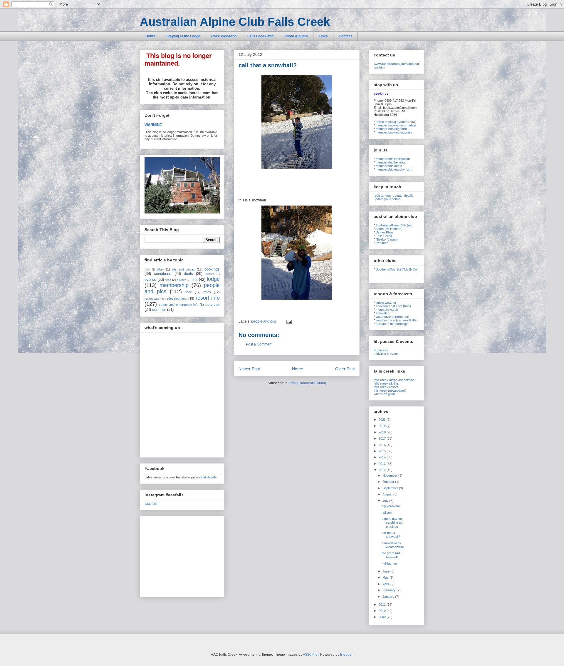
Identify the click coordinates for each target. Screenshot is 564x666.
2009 (383, 617)
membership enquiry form (394, 169)
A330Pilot (310, 654)
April (386, 584)
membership (174, 285)
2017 (383, 438)
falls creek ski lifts (386, 383)
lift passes (381, 350)
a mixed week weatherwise (393, 545)
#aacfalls (151, 503)
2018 (383, 432)
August (387, 494)
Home (150, 36)
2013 (383, 463)
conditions (162, 273)
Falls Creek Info (260, 36)
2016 (383, 445)
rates (207, 292)
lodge (213, 279)
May (386, 577)
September (390, 488)
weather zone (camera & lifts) (397, 320)
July (385, 501)
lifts (195, 279)
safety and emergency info (179, 304)
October (388, 481)
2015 (383, 451)
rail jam (387, 512)
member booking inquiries (394, 132)
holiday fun (389, 563)
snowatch (383, 313)
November (390, 475)
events (150, 279)
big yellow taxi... (393, 506)
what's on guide (385, 394)
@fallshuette (208, 477)
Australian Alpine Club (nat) (394, 225)
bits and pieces (183, 269)
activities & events (387, 353)
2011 (383, 604)
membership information (393, 159)
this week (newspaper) (390, 390)
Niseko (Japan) (387, 239)
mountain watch (387, 309)
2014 (383, 457)
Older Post (345, 368)
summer (159, 309)
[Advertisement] (181, 555)
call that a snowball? (391, 534)
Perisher (382, 243)
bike (160, 269)
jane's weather (386, 302)
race (188, 292)
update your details (387, 199)
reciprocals (152, 298)
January (388, 596)
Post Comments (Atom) (307, 383)
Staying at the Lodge (183, 36)
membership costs (389, 166)
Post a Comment (259, 344)
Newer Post (249, 368)
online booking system (391, 121)
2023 (383, 419)
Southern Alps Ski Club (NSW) (397, 269)
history (181, 279)
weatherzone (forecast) (392, 316)
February (389, 590)
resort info (208, 298)
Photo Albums (296, 36)
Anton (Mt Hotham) (388, 229)
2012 (383, 470)
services (212, 304)
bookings (212, 269)
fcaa (168, 279)
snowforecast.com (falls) (393, 306)
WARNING (153, 125)
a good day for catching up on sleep (392, 522)
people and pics (264, 321)
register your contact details (393, 195)
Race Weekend (223, 36)
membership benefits (390, 162)
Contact (345, 36)
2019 (383, 426)
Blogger (346, 654)
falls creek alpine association (394, 380)
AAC (147, 269)
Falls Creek (384, 236)
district (210, 274)
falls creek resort (386, 387)
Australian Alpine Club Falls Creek (235, 21)
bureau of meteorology (392, 324)
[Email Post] (288, 321)
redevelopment (176, 298)
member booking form (391, 129)
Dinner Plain (384, 232)
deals (188, 273)
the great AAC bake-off (391, 555)
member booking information (396, 125)
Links (323, 36)
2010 (383, 610)
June (386, 571)
